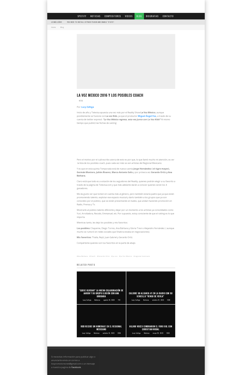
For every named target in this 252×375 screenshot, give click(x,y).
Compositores (112, 16)
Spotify (82, 16)
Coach (92, 256)
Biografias (152, 16)
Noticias (95, 16)
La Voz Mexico (126, 256)
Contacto (168, 16)
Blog (139, 16)
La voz (115, 256)
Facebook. (76, 367)
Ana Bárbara (83, 256)
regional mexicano (142, 256)
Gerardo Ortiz (104, 256)
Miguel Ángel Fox (147, 116)
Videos (129, 16)
